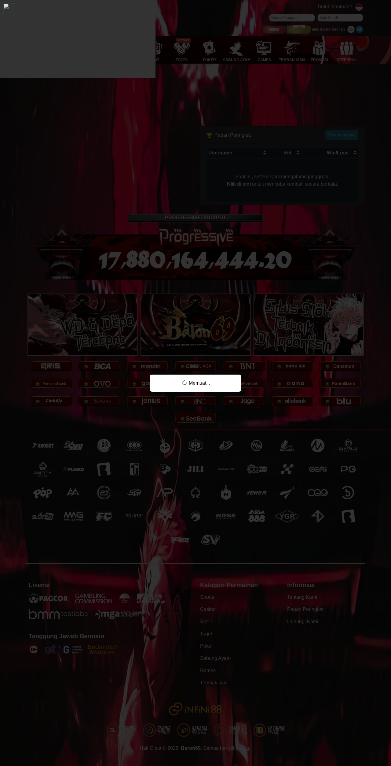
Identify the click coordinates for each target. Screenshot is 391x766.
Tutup (316, 366)
